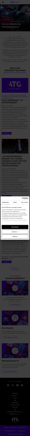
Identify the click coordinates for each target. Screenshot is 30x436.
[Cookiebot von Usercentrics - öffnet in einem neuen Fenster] (22, 198)
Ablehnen (15, 236)
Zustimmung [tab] (5, 202)
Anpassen (14, 231)
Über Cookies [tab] (24, 202)
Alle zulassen (15, 227)
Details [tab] (15, 202)
